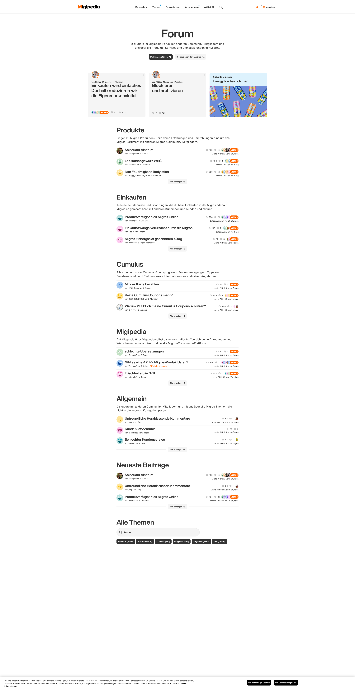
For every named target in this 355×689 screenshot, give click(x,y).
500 (211, 172)
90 (221, 351)
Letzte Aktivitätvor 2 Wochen (225, 377)
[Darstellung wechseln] (257, 7)
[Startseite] (89, 7)
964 (211, 362)
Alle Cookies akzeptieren (285, 682)
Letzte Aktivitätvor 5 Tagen (226, 288)
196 (215, 161)
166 (213, 228)
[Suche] (221, 7)
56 (226, 419)
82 (115, 112)
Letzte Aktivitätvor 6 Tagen (226, 366)
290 (215, 295)
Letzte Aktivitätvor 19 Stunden (225, 422)
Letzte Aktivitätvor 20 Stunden (224, 221)
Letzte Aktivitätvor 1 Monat (226, 299)
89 (217, 239)
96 (226, 440)
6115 (124, 112)
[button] (238, 95)
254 (215, 373)
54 (221, 284)
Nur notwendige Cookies (259, 682)
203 (224, 306)
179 (211, 150)
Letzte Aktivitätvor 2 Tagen (226, 243)
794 (211, 217)
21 (219, 217)
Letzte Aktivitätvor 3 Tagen (226, 432)
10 (219, 150)
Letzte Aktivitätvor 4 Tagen (226, 443)
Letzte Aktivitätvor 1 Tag (227, 165)
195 (164, 113)
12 (219, 172)
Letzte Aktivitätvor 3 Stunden (225, 154)
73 (231, 429)
